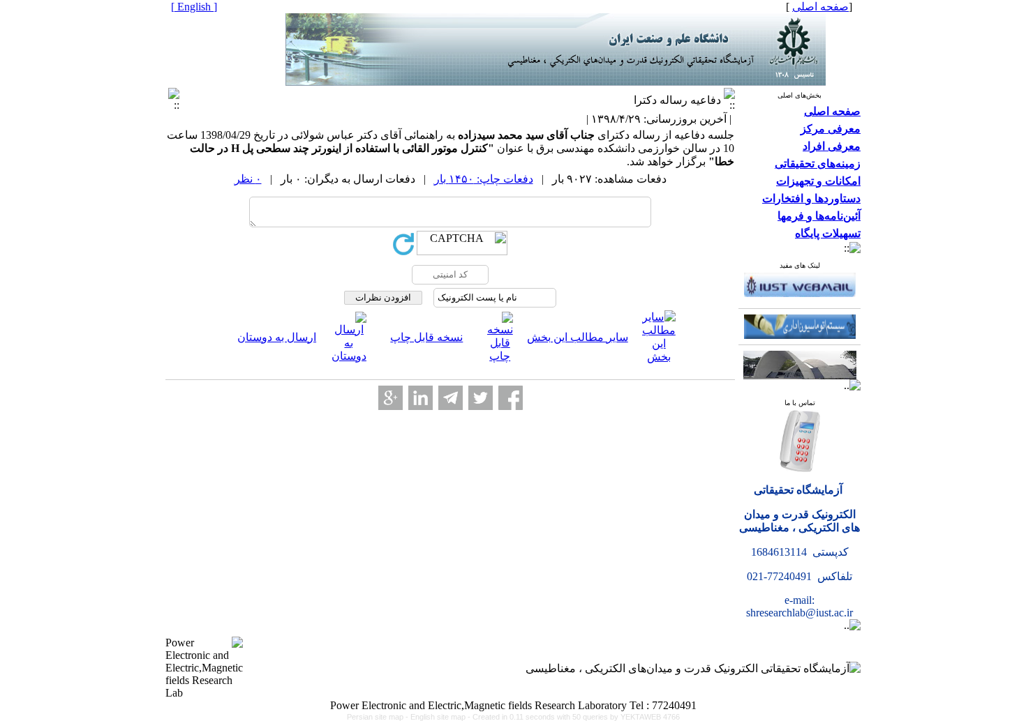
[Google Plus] (390, 398)
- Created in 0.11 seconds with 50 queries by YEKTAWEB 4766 (574, 717)
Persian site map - (378, 717)
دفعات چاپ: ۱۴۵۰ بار (483, 179)
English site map (439, 717)
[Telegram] (450, 398)
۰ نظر (248, 179)
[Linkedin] (420, 398)
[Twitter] (480, 398)
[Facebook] (510, 398)
